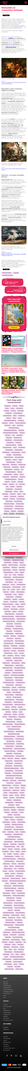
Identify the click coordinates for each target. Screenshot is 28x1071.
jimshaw (12, 486)
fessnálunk (20, 420)
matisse (5, 484)
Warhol (9, 692)
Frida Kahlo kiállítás (14, 427)
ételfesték (13, 636)
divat (8, 726)
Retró (16, 572)
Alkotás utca (6, 584)
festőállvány (7, 599)
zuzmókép (10, 966)
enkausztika (14, 709)
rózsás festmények (8, 738)
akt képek (19, 741)
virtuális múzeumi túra (8, 682)
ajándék (10, 849)
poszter (19, 494)
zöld (4, 589)
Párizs (22, 915)
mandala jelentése (18, 951)
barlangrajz (20, 819)
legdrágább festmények (10, 420)
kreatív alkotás (18, 670)
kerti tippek (21, 567)
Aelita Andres (9, 763)
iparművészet (6, 932)
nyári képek (17, 966)
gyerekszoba (6, 939)
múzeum (5, 795)
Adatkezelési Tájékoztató (7, 1013)
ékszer (6, 956)
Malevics (19, 462)
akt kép (23, 849)
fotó (12, 954)
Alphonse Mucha (19, 506)
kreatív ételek (19, 699)
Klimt (4, 831)
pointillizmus (14, 645)
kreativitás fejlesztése (18, 577)
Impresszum (6, 1010)
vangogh (7, 410)
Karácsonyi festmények (8, 616)
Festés (5, 1040)
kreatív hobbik (9, 670)
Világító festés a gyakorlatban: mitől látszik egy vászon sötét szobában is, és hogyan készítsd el (13, 350)
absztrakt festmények (17, 824)
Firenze (17, 795)
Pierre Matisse (18, 770)
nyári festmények (15, 939)
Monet (14, 418)
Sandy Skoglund (13, 716)
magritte (7, 481)
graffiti (5, 716)
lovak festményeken (17, 937)
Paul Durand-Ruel (18, 765)
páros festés (21, 863)
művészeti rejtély (8, 457)
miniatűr (13, 873)
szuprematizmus (15, 663)
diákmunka (8, 937)
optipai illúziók (21, 822)
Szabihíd (4, 565)
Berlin (6, 866)
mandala (9, 800)
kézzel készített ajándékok (17, 675)
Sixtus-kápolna (8, 951)
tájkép (5, 792)
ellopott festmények (8, 817)
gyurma (14, 822)
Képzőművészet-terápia (18, 560)
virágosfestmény (7, 447)
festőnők (5, 498)
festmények (9, 413)
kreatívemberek (7, 415)
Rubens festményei (9, 614)
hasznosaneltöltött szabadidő (11, 432)
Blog (4, 995)
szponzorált (21, 934)
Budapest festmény (10, 922)
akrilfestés (21, 949)
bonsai (6, 819)
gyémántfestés (19, 731)
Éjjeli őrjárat (15, 947)
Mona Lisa (6, 592)
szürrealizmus (9, 582)
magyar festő (6, 663)
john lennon (7, 611)
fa (16, 484)
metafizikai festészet (18, 658)
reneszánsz (11, 805)
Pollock (23, 790)
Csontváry (16, 469)
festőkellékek (8, 594)
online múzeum (9, 685)
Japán (10, 949)
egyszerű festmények (10, 751)
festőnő (5, 871)
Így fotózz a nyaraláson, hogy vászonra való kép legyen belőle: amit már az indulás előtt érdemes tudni (13, 371)
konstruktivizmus (19, 643)
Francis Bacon (19, 827)
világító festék (19, 665)
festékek (15, 599)
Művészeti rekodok (13, 565)
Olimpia (4, 917)
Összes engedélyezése (14, 553)
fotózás (11, 787)
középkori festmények (18, 885)
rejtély (17, 604)
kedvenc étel (16, 790)
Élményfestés (7, 985)
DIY (22, 469)
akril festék (13, 780)
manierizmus (21, 650)
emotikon (23, 831)
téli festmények (11, 900)
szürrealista (13, 496)
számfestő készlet (6, 785)
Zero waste (22, 565)
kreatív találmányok (9, 731)
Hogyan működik (8, 989)
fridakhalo (18, 442)
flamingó (11, 942)
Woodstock (22, 569)
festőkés (21, 594)
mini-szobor (17, 814)
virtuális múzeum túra (18, 648)
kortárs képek (20, 861)
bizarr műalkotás (9, 694)
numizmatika (13, 934)
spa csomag (9, 623)
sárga (23, 589)
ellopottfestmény (16, 452)
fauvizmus (21, 645)
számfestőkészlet (9, 856)
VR (4, 854)
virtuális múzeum (20, 682)
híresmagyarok (8, 474)
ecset (15, 594)
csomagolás (5, 851)
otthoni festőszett (18, 702)
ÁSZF (4, 1008)
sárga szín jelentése (19, 902)
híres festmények (19, 457)
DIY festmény (14, 609)
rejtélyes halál (17, 753)
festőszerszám (9, 596)
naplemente (21, 844)
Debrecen (6, 1029)
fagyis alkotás (8, 760)
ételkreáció (5, 780)
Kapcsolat (6, 1018)
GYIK (4, 997)
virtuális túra (7, 648)
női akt (20, 582)
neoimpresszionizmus (19, 748)
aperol (15, 964)
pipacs (22, 854)
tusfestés (8, 711)
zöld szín (10, 910)
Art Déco (6, 601)
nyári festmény (8, 964)
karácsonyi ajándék (7, 704)
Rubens (14, 611)
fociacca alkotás (10, 746)
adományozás (14, 476)
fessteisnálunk (9, 449)
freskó (20, 711)
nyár (6, 574)
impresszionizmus (18, 440)
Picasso (15, 459)
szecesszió (12, 494)
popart (21, 474)
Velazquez (8, 459)
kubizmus (13, 511)
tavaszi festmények (8, 724)
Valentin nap (6, 863)
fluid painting (19, 579)
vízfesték (14, 707)
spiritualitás (6, 954)
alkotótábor (6, 947)
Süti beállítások (8, 1020)
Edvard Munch (20, 743)
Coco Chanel (10, 638)
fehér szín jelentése (7, 907)
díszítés (5, 787)
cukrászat (6, 675)
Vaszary (11, 866)
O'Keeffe (18, 856)
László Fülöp (9, 660)
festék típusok (5, 709)
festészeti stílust (18, 26)
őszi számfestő (18, 920)
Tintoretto (6, 809)
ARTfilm (23, 604)
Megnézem (14, 327)
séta (13, 435)
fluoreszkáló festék (7, 667)
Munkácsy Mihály (19, 925)
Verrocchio (10, 758)
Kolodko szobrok (10, 890)
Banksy (15, 714)
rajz (7, 486)
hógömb (18, 851)
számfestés (18, 782)
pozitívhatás (19, 408)
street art (21, 714)
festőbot (21, 599)
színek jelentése (6, 587)
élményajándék (10, 626)
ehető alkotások (9, 770)
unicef (13, 606)
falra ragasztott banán (13, 927)
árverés (11, 423)
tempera (15, 711)
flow (22, 846)
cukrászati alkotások (20, 724)
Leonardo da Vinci (19, 508)
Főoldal (5, 981)
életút (23, 452)
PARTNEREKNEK (7, 1006)
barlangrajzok (6, 822)
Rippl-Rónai (21, 809)
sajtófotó (6, 844)
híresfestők (20, 410)
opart (6, 513)
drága (21, 491)
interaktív (16, 854)
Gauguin (22, 792)
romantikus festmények (19, 959)
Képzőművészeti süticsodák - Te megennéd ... (15, 291)
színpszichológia (16, 587)
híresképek (5, 494)
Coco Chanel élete (8, 640)
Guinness (15, 562)
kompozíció (9, 437)
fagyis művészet (18, 760)
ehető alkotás (19, 778)
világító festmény (9, 665)
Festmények (6, 1050)
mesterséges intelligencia (9, 858)
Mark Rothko (22, 716)
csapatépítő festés (18, 834)
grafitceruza (15, 812)
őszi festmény (9, 920)
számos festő (7, 885)
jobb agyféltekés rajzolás (18, 932)
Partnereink (6, 1038)
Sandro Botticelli (21, 584)
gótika (11, 38)
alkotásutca (7, 405)
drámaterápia (8, 562)
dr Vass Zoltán (17, 631)
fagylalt (23, 758)
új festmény (19, 890)
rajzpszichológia (9, 633)
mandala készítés (7, 959)
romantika (16, 272)
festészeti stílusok (6, 272)
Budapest (6, 1027)
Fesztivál (15, 569)
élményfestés (10, 442)
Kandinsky (13, 809)
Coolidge (9, 454)
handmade (14, 567)
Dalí (24, 494)
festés (6, 408)
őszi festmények (8, 841)
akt (15, 582)
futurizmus (6, 645)
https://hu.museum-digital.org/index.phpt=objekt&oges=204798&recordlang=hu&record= (13, 254)
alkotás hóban (19, 633)
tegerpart (4, 942)
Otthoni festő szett (9, 1048)
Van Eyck (7, 511)
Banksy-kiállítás (15, 915)
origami (22, 947)
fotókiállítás (13, 844)
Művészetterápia (10, 557)
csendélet (7, 824)
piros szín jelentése (18, 905)
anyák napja (6, 915)
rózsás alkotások (20, 738)
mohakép (21, 964)
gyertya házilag (20, 621)
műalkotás (4, 423)
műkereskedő (8, 765)
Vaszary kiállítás (8, 868)
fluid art (19, 900)
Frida (14, 425)
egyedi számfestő (9, 969)
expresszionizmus (19, 640)
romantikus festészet (7, 275)
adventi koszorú (10, 898)
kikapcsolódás (7, 577)
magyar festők (18, 660)
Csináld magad (6, 569)
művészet (7, 435)
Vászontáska (6, 567)
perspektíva (19, 435)
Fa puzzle (6, 1044)
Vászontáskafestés (8, 572)
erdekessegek (8, 491)
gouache (20, 707)
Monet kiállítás (8, 469)
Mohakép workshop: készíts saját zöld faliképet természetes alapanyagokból (13, 391)
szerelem (14, 863)
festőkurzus (21, 415)
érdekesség (10, 831)
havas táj (6, 636)
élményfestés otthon (20, 704)
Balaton (22, 572)
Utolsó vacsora (6, 790)
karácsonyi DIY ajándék (9, 621)
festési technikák (9, 579)
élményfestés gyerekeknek (16, 956)
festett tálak (18, 623)
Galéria (5, 1036)
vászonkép (17, 910)
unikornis (22, 432)
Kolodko (10, 814)
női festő (11, 871)
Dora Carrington (9, 778)
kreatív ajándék (8, 677)
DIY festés (6, 609)
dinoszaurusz (19, 876)
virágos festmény (19, 677)
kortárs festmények (9, 861)
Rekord (21, 562)
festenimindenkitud (10, 472)
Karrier (5, 1016)
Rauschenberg (19, 694)
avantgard (20, 511)
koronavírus (6, 650)
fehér (18, 589)
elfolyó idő (20, 496)
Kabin (14, 574)
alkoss (14, 415)
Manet (20, 459)
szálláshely (8, 961)
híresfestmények (18, 413)
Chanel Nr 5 (18, 638)
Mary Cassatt (9, 501)
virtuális (9, 854)
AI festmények (21, 858)
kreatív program (20, 797)
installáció (4, 880)
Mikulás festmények (20, 616)
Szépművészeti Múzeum (9, 807)
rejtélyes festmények (8, 604)
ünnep (12, 851)
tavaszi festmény (13, 792)
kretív (15, 447)
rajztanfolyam (18, 802)
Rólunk (5, 1004)
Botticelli (17, 758)
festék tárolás (21, 780)
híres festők (15, 689)
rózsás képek (20, 736)
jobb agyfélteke (9, 802)
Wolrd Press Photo (19, 841)
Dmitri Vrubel (6, 464)
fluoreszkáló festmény (19, 667)
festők (19, 418)
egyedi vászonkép (20, 912)
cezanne (14, 481)
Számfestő (6, 1046)
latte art (9, 697)
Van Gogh (19, 721)
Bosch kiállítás (20, 807)
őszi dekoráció (13, 601)
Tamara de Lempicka (9, 503)
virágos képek (19, 680)
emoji (17, 831)
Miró (18, 846)
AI (22, 856)
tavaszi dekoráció (9, 876)
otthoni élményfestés (10, 839)
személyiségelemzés (18, 628)
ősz (10, 574)
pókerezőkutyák (17, 454)
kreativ (12, 408)
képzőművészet (17, 437)
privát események (17, 961)
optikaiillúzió (9, 440)
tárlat (7, 883)
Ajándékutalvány (8, 991)
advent (23, 851)
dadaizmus (10, 655)
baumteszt (21, 484)
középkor (6, 934)
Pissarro (20, 883)
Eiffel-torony (12, 917)
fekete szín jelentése (20, 907)
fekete (13, 589)
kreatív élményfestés (9, 743)
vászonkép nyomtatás (8, 912)
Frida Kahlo (20, 425)
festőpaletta (19, 596)
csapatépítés (8, 834)
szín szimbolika (8, 905)
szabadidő (21, 430)
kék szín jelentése (8, 902)
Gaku (22, 768)
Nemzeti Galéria (19, 866)
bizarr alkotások (17, 692)
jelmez (22, 787)
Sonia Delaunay (18, 501)
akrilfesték (20, 888)
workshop (19, 898)
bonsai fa (12, 819)
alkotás (21, 405)
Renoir (13, 893)
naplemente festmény (9, 846)
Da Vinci (12, 592)
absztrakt (11, 513)
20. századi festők (9, 827)
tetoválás (21, 601)
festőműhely (22, 447)
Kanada (7, 873)
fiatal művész (18, 763)
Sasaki (23, 655)
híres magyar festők (18, 773)
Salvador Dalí (22, 464)
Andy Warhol (15, 467)
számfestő (17, 849)
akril (15, 949)
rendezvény (20, 606)
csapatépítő (8, 773)
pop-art (21, 653)
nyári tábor (20, 944)
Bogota (22, 795)
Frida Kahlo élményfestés (10, 430)
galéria (11, 795)
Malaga (5, 797)
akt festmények (10, 741)
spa (24, 942)
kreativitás (7, 425)
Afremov (9, 418)
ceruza (21, 812)
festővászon (21, 636)
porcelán (20, 929)
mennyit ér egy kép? (20, 423)
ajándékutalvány (21, 618)
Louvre (18, 917)
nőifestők (12, 498)
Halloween (19, 922)
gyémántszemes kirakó (13, 734)
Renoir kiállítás (21, 893)
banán (23, 878)
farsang (17, 787)
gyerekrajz (13, 883)
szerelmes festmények (10, 929)
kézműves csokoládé (18, 829)
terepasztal (20, 873)
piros (24, 587)
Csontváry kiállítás (20, 871)
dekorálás (23, 785)
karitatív (20, 479)
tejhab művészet (17, 697)
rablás (17, 954)
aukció (3, 758)
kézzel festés (20, 614)
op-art (15, 653)
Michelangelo (8, 702)
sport (24, 917)
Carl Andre (9, 719)
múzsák (22, 467)
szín (15, 868)
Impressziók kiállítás (11, 445)
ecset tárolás (10, 782)
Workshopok (7, 987)
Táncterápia (19, 557)
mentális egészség (10, 721)
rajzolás (14, 687)
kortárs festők (8, 829)
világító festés (19, 969)
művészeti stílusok (16, 726)
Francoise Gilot (20, 503)
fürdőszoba (7, 944)
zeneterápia (7, 560)
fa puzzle (12, 797)
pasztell (7, 707)
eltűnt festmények (20, 817)
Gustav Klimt (7, 467)
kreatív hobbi (6, 689)
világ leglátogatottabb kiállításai (17, 880)
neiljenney (19, 486)
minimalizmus (17, 719)
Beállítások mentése (14, 549)
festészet (15, 405)
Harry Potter (6, 878)
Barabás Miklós (7, 895)
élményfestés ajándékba (9, 618)
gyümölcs (11, 484)
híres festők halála (7, 748)
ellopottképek (6, 452)
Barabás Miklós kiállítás (18, 895)
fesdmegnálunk (18, 449)
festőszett (20, 839)
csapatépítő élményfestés (14, 836)
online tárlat (19, 685)
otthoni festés (21, 687)
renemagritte (9, 489)
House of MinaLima (15, 878)
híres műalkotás (20, 592)
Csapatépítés (7, 993)
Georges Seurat (20, 756)
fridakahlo (20, 481)
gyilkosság (9, 753)
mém (4, 655)
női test (13, 584)
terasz (13, 944)
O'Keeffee (22, 689)
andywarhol (6, 476)
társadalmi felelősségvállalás (12, 768)
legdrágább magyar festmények (14, 775)
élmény (4, 849)
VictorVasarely (19, 513)
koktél (23, 939)
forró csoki (15, 785)
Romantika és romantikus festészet (12, 8)
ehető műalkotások (9, 699)
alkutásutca (19, 626)
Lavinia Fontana (20, 498)
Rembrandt (14, 464)
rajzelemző (9, 631)
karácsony (22, 476)
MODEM (20, 445)
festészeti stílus (8, 653)
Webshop (5, 983)
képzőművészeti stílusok (14, 729)
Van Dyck (21, 611)
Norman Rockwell (11, 462)
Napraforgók (19, 746)
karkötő (23, 954)
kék (8, 589)
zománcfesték (7, 714)
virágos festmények (9, 756)
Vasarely (20, 472)
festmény (13, 410)
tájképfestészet (9, 680)
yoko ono (22, 609)
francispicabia (18, 489)
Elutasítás (14, 546)
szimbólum (21, 868)
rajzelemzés (8, 628)
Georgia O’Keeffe (9, 506)
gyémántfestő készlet (9, 736)
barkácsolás (18, 942)
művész (6, 496)
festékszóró (22, 709)
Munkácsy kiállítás (8, 925)
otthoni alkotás (6, 687)
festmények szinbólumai (10, 888)
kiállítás (16, 474)
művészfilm (7, 606)
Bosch (17, 805)
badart (15, 491)
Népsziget (20, 574)
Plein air (17, 655)
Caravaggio (20, 751)
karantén (14, 650)
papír (5, 949)
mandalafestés (17, 800)
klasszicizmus (6, 893)
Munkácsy (7, 812)
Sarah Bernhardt (8, 508)
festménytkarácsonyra (10, 479)
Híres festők (6, 1042)
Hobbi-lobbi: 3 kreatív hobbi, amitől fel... (11, 282)
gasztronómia (7, 658)
